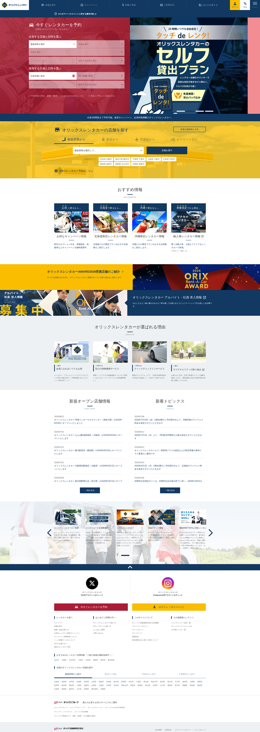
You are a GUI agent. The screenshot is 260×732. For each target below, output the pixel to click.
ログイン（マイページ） (172, 607)
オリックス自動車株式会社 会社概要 (145, 623)
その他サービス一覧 (178, 630)
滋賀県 (86, 685)
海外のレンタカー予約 (62, 647)
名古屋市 (72, 660)
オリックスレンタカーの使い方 (104, 623)
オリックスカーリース (95, 707)
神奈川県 (154, 682)
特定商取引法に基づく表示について (145, 640)
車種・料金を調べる (61, 630)
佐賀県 (56, 689)
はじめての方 (74, 96)
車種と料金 (130, 5)
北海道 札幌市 (106, 159)
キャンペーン (90, 5)
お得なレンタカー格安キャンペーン (67, 633)
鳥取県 (132, 685)
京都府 (64, 660)
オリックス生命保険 (81, 711)
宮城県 (79, 682)
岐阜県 (56, 685)
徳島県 (170, 685)
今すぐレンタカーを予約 (94, 607)
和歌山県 (124, 685)
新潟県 (162, 682)
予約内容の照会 (44, 96)
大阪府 (80, 660)
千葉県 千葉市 (138, 159)
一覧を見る (90, 490)
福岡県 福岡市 (106, 164)
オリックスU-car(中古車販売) (115, 707)
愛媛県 (184, 685)
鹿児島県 (111, 660)
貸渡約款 (135, 637)
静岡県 (64, 685)
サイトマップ (137, 633)
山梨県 (192, 682)
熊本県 (102, 660)
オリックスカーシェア (77, 707)
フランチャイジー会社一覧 (181, 623)
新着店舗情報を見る (190, 129)
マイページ (58, 623)
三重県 (79, 685)
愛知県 (71, 685)
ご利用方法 (168, 5)
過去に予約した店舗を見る (103, 96)
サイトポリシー (138, 630)
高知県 (192, 685)
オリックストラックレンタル (181, 626)
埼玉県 (131, 682)
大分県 (79, 689)
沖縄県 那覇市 (138, 164)
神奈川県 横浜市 (122, 159)
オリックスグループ (61, 707)
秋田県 (86, 682)
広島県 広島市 (169, 159)
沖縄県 (102, 689)
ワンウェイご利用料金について (65, 637)
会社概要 (158, 730)
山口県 (162, 685)
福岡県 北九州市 (122, 164)
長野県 (199, 682)
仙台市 (56, 660)
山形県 (93, 682)
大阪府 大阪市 (154, 159)
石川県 (177, 682)
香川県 (177, 685)
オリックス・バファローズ (63, 711)
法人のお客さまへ (60, 644)
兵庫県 (108, 685)
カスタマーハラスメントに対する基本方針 (76, 14)
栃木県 (116, 682)
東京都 (146, 682)
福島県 (101, 682)
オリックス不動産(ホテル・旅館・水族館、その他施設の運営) (74, 716)
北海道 (56, 682)
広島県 (88, 660)
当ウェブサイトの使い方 (102, 626)
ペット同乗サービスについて (64, 640)
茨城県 (108, 682)
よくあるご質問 (99, 630)
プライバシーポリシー (140, 626)
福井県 (184, 682)
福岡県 (95, 660)
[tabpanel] (195, 65)
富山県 (170, 682)
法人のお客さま (210, 5)
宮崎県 (86, 689)
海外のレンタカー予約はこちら (76, 171)
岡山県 (147, 685)
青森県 (64, 682)
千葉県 (138, 682)
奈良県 (116, 685)
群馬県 (123, 682)
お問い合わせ (98, 633)
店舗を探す (167, 150)
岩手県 (71, 682)
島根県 (140, 685)
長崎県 (64, 689)
